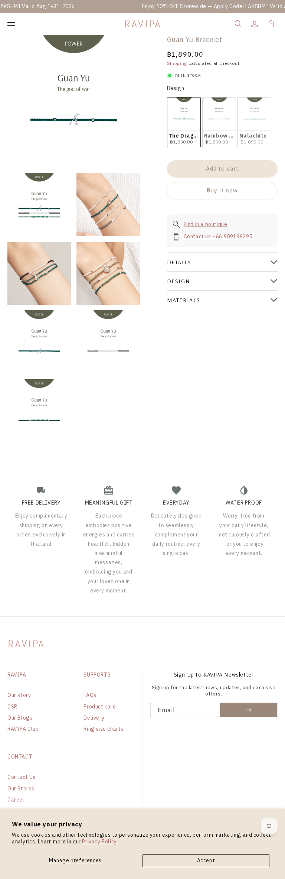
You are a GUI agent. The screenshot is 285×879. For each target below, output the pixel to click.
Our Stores (21, 788)
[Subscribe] (249, 710)
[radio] (184, 122)
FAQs (89, 695)
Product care (99, 706)
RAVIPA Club (23, 729)
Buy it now (222, 190)
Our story (19, 695)
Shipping (177, 63)
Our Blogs (19, 717)
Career (16, 799)
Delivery (93, 717)
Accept (206, 860)
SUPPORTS (97, 674)
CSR (12, 706)
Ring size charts (103, 729)
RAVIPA (16, 674)
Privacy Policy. (100, 841)
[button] (238, 24)
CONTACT (19, 756)
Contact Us (21, 777)
